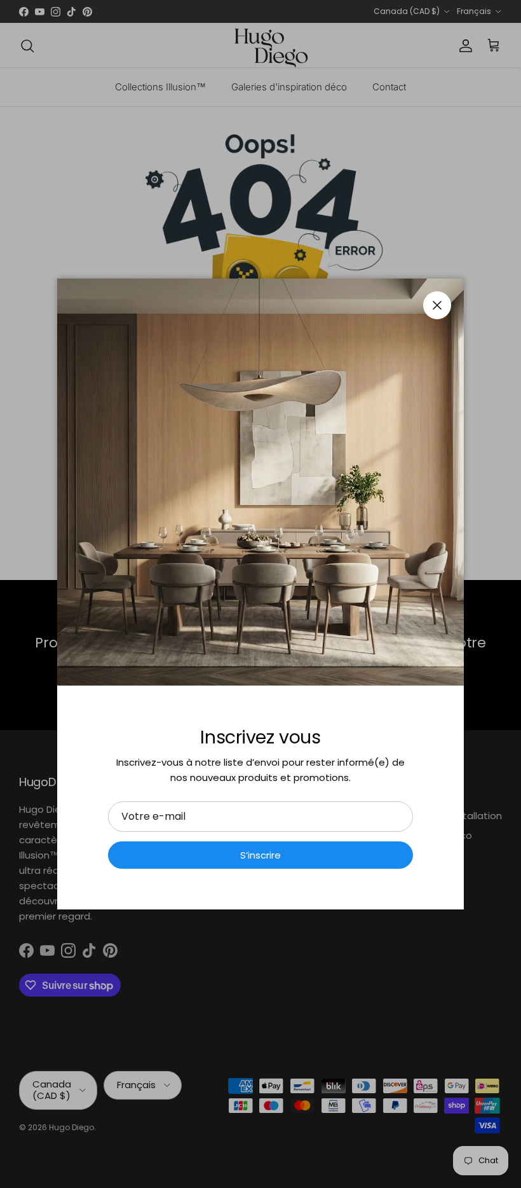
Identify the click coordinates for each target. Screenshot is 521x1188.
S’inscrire (260, 855)
